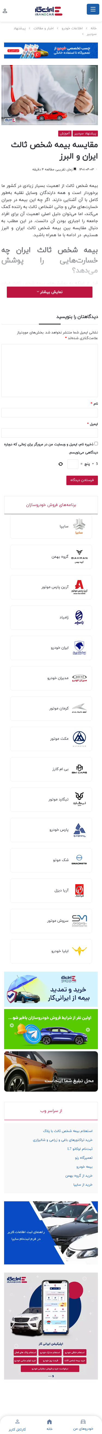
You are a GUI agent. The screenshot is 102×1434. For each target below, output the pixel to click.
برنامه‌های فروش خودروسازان (51, 505)
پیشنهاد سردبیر (85, 133)
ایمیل (92, 424)
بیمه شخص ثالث (28, 283)
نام (94, 403)
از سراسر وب (51, 1111)
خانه (94, 28)
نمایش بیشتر (51, 292)
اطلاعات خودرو (72, 28)
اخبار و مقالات (43, 28)
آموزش (65, 133)
